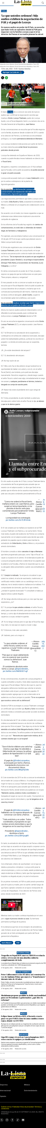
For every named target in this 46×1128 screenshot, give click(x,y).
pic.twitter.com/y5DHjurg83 (17, 835)
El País (10, 112)
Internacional (23, 953)
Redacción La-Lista (20, 968)
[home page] (23, 1074)
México (23, 993)
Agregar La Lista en (11, 72)
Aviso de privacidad (26, 1107)
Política (4, 11)
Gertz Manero (7, 943)
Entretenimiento (23, 972)
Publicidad (16, 1107)
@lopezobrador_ (22, 669)
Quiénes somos (6, 1107)
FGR (17, 943)
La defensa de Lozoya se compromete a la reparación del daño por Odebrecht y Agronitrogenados (18, 191)
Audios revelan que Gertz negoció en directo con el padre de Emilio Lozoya (22, 304)
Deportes (23, 1034)
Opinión (3, 1096)
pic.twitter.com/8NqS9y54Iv (17, 770)
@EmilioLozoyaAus (21, 760)
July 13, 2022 (44, 505)
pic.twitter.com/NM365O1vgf (15, 671)
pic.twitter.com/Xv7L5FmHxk (18, 520)
